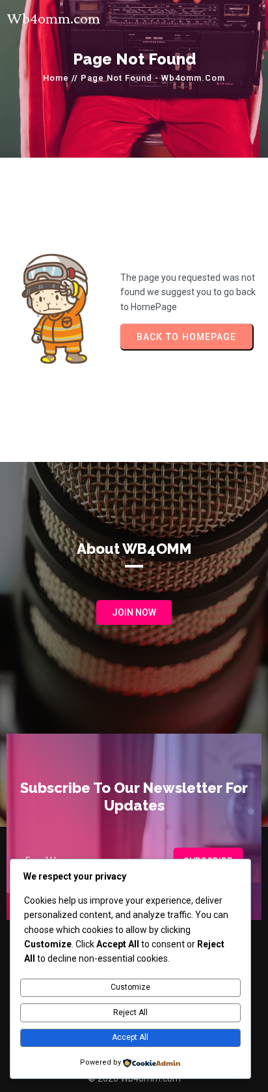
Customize (130, 987)
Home (56, 78)
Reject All (130, 1012)
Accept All (130, 1037)
